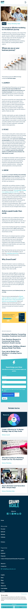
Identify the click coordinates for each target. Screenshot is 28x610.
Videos (2, 583)
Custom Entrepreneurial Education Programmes (13, 558)
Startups (3, 534)
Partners (3, 542)
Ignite (2, 550)
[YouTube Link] (15, 514)
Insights (3, 575)
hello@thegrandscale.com (9, 569)
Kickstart (3, 553)
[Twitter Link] (10, 514)
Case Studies (4, 588)
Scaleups (3, 537)
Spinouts (3, 531)
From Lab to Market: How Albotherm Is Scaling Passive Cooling (12, 353)
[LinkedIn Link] (18, 514)
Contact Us (3, 566)
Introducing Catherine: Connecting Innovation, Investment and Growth (14, 335)
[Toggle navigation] (25, 2)
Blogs (2, 580)
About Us (3, 563)
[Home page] (2, 2)
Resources (3, 585)
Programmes (4, 548)
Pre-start (3, 529)
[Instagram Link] (13, 514)
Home (2, 520)
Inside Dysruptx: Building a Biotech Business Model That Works (14, 347)
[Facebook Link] (8, 514)
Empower (3, 556)
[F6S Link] (20, 514)
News (2, 577)
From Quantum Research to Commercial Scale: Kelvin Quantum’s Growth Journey (11, 341)
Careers (3, 591)
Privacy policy (24, 594)
